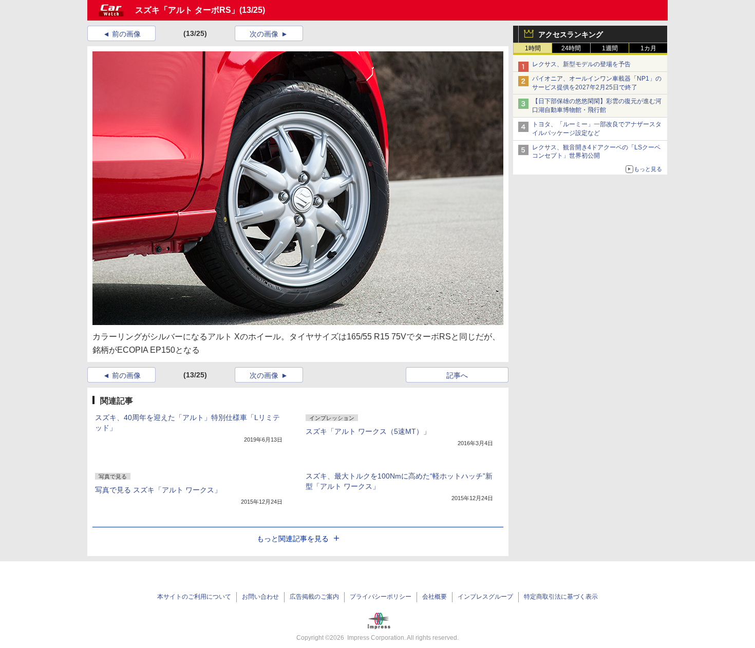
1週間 (610, 48)
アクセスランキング (570, 34)
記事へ (457, 375)
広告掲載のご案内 (314, 596)
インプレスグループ (485, 596)
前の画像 (126, 34)
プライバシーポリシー (380, 596)
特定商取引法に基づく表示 (561, 596)
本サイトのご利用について (194, 596)
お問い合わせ (260, 596)
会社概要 (434, 596)
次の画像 (264, 34)
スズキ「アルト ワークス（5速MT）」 (368, 431)
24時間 (571, 48)
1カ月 (648, 48)
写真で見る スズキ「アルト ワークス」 (158, 490)
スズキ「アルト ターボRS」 (187, 10)
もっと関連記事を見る (293, 539)
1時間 (533, 48)
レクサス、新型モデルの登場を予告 (581, 64)
